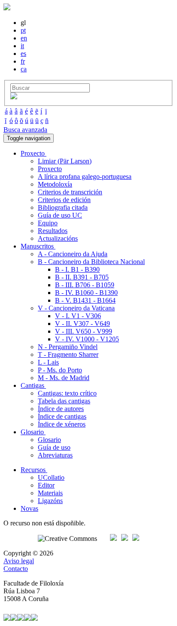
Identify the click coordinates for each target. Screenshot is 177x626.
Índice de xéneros (61, 424)
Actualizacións (58, 238)
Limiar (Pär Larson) (65, 161)
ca (24, 69)
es (23, 53)
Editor (46, 485)
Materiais (50, 493)
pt (23, 30)
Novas (29, 508)
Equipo (48, 223)
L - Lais (48, 362)
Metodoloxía (55, 184)
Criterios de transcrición (70, 192)
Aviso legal (18, 561)
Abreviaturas (55, 455)
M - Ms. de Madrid (63, 377)
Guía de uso (54, 447)
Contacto (15, 568)
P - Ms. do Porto (60, 370)
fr (23, 61)
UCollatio (51, 477)
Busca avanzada (25, 129)
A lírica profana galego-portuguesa (84, 176)
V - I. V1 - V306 (78, 315)
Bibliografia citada (63, 207)
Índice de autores (61, 408)
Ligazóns (50, 500)
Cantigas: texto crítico (67, 393)
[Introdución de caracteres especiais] (13, 97)
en (24, 38)
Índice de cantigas (62, 416)
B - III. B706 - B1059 (84, 284)
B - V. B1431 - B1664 (85, 300)
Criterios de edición (64, 199)
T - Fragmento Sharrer (68, 354)
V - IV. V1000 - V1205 (87, 339)
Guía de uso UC (60, 215)
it (22, 45)
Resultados (52, 230)
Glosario (49, 439)
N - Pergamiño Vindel (68, 346)
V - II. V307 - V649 (82, 323)
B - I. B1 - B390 (77, 269)
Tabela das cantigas (64, 401)
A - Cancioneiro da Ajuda (72, 254)
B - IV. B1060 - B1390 (86, 292)
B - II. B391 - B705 (82, 277)
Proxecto (50, 168)
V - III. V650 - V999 (83, 331)
